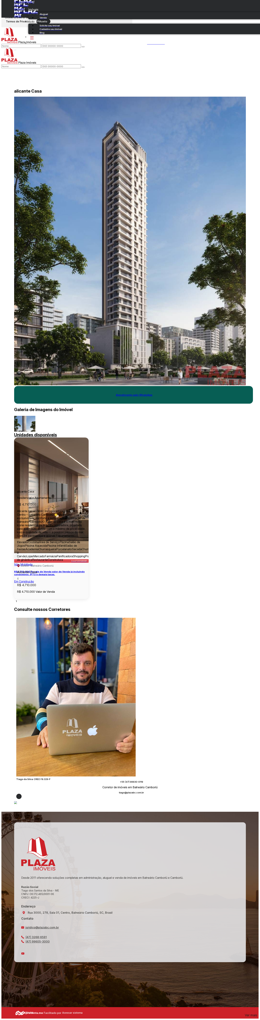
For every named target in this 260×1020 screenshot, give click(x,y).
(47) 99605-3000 (37, 941)
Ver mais (251, 1015)
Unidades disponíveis (35, 434)
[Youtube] (130, 953)
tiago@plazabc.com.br (131, 792)
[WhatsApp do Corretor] (76, 775)
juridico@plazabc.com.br (42, 927)
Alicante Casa (27, 572)
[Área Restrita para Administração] (72, 1013)
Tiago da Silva (24, 779)
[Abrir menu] (15, 49)
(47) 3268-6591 (36, 937)
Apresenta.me (20, 1012)
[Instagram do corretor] (19, 796)
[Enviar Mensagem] (83, 67)
